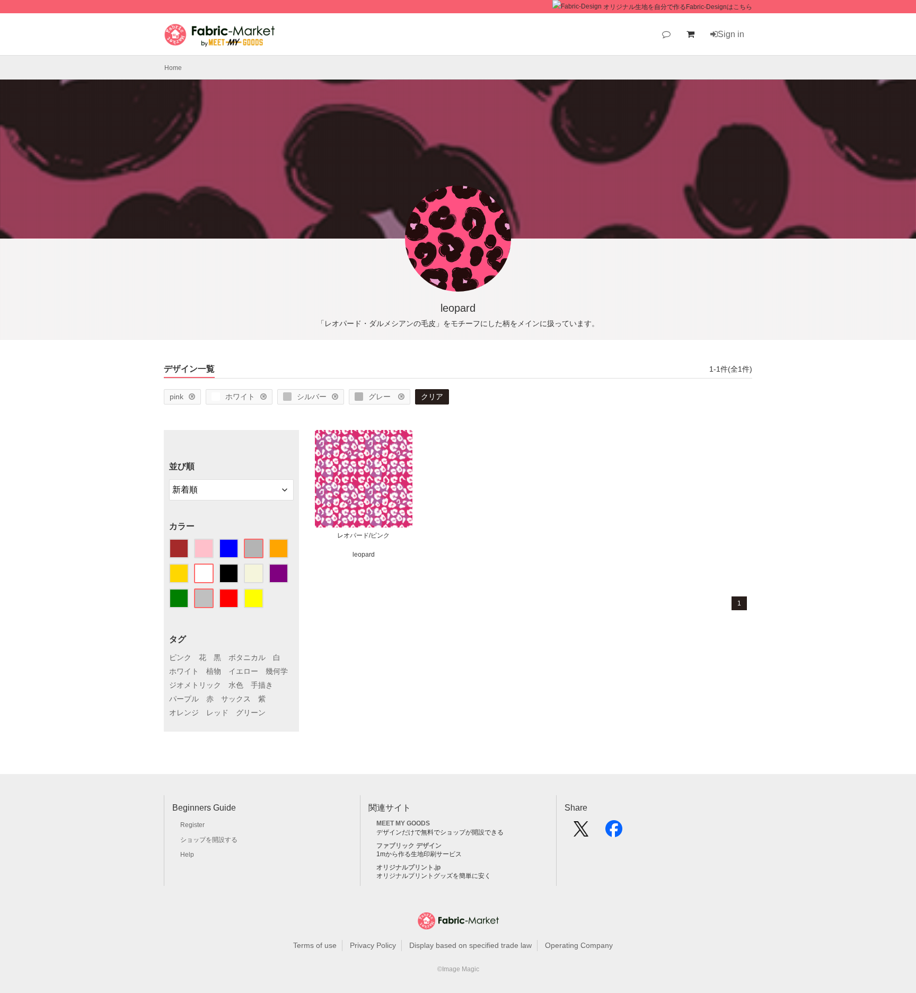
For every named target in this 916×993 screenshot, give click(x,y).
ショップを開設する (208, 839)
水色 (235, 685)
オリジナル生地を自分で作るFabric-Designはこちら (677, 7)
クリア (432, 396)
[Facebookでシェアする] (613, 832)
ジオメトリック (195, 685)
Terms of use (315, 945)
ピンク (180, 657)
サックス (236, 699)
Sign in (731, 34)
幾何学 (277, 671)
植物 (213, 671)
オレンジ (184, 712)
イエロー (243, 671)
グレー (380, 396)
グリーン (251, 712)
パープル (184, 699)
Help (187, 854)
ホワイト (240, 396)
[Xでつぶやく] (580, 832)
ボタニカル (247, 657)
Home (173, 68)
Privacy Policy (373, 945)
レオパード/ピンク (363, 535)
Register (192, 825)
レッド (217, 712)
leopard (364, 554)
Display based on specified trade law (470, 945)
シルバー (312, 396)
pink (176, 396)
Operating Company (579, 945)
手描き (262, 685)
